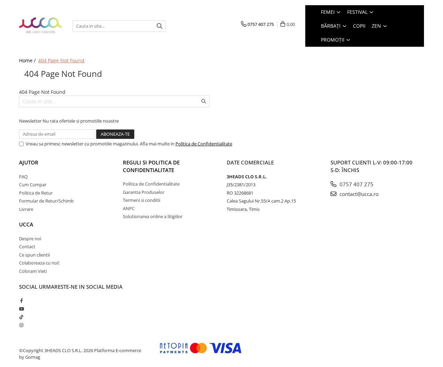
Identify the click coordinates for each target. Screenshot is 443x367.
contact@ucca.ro (358, 193)
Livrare (26, 209)
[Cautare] (159, 26)
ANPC (129, 208)
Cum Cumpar (32, 184)
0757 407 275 (355, 184)
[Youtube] (21, 309)
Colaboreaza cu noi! (39, 263)
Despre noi (30, 238)
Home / (28, 60)
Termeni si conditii (141, 200)
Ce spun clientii (34, 255)
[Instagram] (21, 325)
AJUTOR (28, 162)
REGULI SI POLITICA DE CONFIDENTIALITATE (151, 166)
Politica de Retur (36, 193)
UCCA (26, 224)
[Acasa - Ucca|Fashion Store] (40, 25)
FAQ (23, 176)
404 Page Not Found (61, 60)
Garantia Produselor (143, 192)
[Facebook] (21, 300)
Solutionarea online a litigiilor (152, 216)
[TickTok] (21, 317)
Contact (27, 246)
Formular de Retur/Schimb (46, 201)
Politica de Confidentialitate (203, 144)
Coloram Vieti (33, 271)
